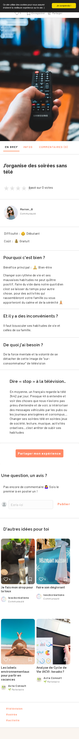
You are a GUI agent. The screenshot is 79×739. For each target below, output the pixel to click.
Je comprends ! (64, 5)
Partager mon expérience (39, 453)
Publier (64, 504)
